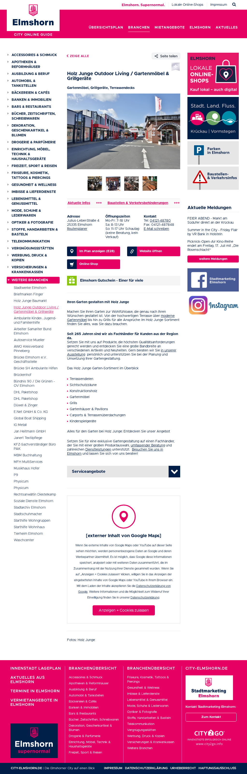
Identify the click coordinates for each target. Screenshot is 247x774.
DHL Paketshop (26, 392)
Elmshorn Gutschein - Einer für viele (111, 280)
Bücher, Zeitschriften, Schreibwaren (34, 116)
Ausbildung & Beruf (31, 74)
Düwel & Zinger (26, 405)
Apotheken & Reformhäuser (26, 64)
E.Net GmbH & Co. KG (31, 412)
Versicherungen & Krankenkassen (29, 270)
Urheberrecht (183, 768)
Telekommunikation (31, 241)
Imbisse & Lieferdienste (34, 192)
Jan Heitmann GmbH (30, 431)
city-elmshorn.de (26, 768)
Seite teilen (169, 56)
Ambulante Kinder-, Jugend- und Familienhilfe (35, 320)
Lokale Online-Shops (187, 5)
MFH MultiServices (28, 462)
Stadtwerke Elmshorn (30, 288)
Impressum (218, 5)
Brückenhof (22, 375)
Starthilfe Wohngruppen (32, 520)
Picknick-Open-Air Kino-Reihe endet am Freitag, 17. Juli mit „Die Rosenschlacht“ (213, 246)
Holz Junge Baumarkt (30, 301)
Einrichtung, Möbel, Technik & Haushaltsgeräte (31, 154)
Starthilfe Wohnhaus (29, 527)
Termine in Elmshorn (35, 691)
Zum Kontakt (211, 717)
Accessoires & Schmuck (34, 55)
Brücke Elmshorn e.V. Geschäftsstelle (30, 360)
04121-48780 (160, 220)
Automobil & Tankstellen (24, 83)
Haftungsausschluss (217, 768)
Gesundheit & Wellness (34, 185)
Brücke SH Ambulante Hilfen (36, 368)
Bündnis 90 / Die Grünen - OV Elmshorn (34, 383)
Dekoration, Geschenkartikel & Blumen (30, 130)
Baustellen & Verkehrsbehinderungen (123, 203)
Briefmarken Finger (28, 294)
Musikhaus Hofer (27, 468)
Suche (234, 4)
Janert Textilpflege (28, 438)
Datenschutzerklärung (144, 597)
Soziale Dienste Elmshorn (33, 501)
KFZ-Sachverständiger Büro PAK (35, 447)
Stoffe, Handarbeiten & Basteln (35, 232)
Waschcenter (24, 540)
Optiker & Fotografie (32, 222)
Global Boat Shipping (30, 418)
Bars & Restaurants (31, 107)
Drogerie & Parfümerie (34, 142)
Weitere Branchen (30, 280)
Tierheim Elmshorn (28, 533)
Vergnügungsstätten (33, 248)
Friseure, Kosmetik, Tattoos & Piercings (31, 175)
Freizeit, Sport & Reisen (34, 166)
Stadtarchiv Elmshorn (30, 507)
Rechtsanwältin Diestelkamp (35, 494)
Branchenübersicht (93, 668)
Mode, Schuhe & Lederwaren (26, 213)
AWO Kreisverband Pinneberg (28, 349)
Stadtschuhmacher (28, 514)
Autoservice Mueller (29, 340)
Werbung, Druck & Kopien (29, 258)
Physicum (21, 481)
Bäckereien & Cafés (31, 93)
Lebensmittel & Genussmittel (26, 201)
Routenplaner (77, 229)
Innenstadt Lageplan (35, 668)
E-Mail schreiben (156, 229)
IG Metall (20, 425)
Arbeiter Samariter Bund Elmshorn (32, 331)
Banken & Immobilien (31, 100)
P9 (16, 475)
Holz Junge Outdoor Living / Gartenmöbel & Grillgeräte (36, 310)
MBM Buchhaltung (28, 455)
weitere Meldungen (213, 259)
